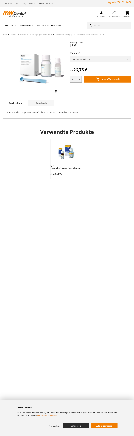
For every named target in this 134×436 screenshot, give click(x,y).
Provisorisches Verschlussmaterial (87, 35)
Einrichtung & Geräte (25, 3)
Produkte (13, 35)
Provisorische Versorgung (63, 35)
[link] (101, 13)
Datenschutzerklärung (47, 415)
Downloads (41, 103)
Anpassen (76, 425)
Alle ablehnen (55, 426)
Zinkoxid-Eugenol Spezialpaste (65, 168)
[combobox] (112, 25)
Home (5, 35)
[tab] (15, 103)
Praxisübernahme (46, 3)
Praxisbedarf (24, 35)
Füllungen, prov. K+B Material (42, 35)
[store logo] (16, 14)
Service (8, 3)
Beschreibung (15, 103)
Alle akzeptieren (104, 425)
